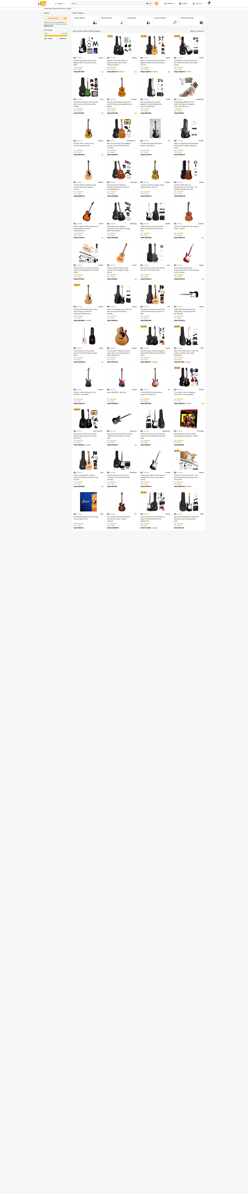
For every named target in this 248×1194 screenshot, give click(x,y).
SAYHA (201, 58)
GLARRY (201, 141)
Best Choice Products (132, 141)
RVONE (168, 99)
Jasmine (100, 306)
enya (168, 265)
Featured (200, 31)
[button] (169, 3)
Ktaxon (134, 306)
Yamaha (134, 99)
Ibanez (134, 389)
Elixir (101, 514)
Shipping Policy (48, 26)
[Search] (156, 3)
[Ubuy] (42, 3)
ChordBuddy (200, 99)
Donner (168, 58)
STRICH (201, 472)
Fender (101, 58)
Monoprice (133, 431)
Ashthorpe (133, 182)
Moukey (134, 58)
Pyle (102, 99)
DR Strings (200, 431)
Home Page (47, 9)
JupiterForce (166, 431)
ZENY (202, 348)
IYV (169, 141)
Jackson (100, 389)
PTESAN (201, 389)
